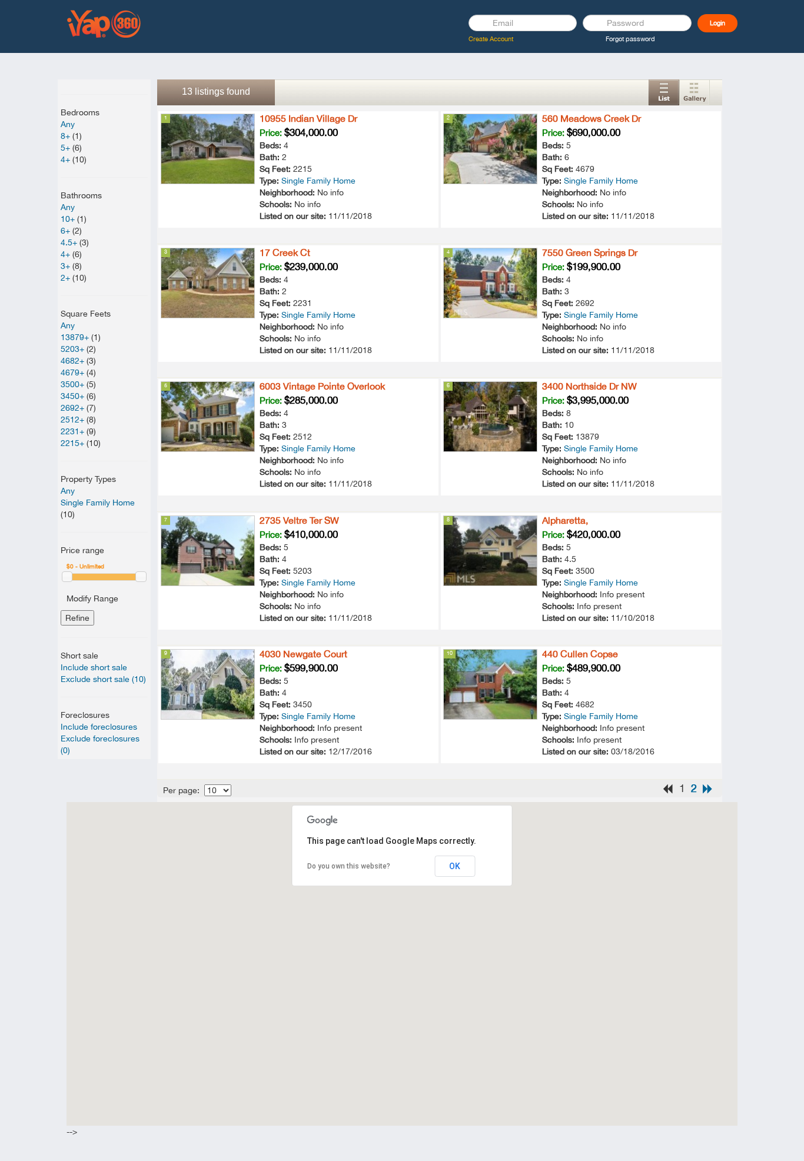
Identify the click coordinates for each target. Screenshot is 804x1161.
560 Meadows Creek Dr (591, 118)
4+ (65, 159)
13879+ (75, 337)
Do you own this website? (348, 866)
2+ (65, 277)
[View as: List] (664, 92)
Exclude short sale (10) (103, 679)
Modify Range (92, 598)
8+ (65, 136)
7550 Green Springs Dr (589, 252)
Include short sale (94, 667)
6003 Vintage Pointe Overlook (322, 386)
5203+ (72, 349)
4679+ (72, 372)
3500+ (72, 384)
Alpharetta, (565, 520)
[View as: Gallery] (694, 92)
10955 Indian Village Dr (308, 118)
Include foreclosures (99, 726)
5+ (65, 147)
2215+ (72, 443)
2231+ (72, 431)
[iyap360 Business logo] (104, 23)
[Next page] (708, 789)
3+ (65, 266)
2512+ (72, 419)
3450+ (72, 396)
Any (68, 124)
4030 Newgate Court (303, 653)
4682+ (72, 360)
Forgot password (630, 38)
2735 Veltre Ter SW (299, 520)
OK (454, 866)
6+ (65, 230)
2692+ (72, 407)
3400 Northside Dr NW (589, 386)
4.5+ (69, 242)
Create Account (491, 38)
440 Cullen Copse (580, 653)
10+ (68, 219)
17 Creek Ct (285, 252)
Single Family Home (98, 502)
